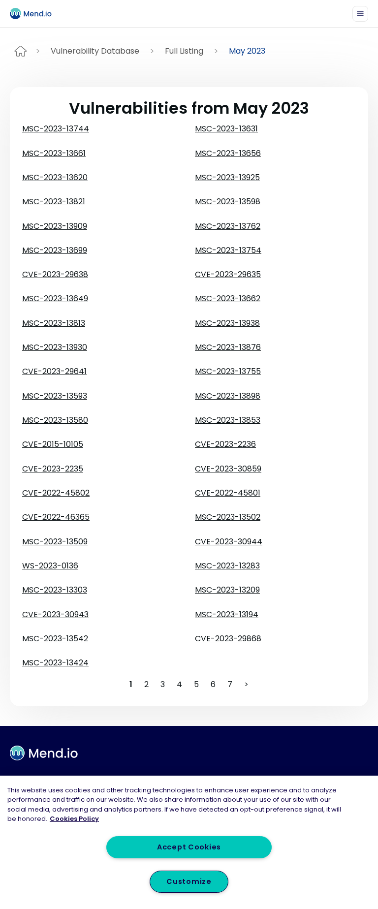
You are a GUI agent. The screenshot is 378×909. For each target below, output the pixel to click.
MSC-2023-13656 (228, 153)
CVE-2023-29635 (228, 274)
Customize (188, 881)
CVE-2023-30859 (228, 468)
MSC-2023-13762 (227, 226)
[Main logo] (35, 13)
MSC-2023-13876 (228, 347)
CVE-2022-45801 (227, 493)
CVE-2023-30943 (55, 614)
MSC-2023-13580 (55, 420)
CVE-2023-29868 (228, 638)
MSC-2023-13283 (227, 565)
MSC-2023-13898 (227, 396)
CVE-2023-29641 (54, 371)
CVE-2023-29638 (55, 274)
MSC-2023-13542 (55, 638)
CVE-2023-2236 (225, 444)
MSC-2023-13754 (228, 250)
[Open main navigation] (360, 14)
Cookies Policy (74, 818)
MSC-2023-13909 (54, 226)
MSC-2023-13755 (228, 371)
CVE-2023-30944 (228, 541)
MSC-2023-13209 (227, 590)
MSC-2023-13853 (227, 420)
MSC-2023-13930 (54, 347)
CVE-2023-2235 (52, 468)
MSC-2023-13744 (55, 128)
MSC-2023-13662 (227, 298)
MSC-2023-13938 (227, 323)
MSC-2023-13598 (227, 201)
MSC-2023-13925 (227, 177)
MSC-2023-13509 (55, 541)
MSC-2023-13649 (55, 298)
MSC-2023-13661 (54, 153)
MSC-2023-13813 (53, 323)
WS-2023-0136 (50, 565)
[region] (189, 842)
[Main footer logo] (44, 753)
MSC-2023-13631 (226, 128)
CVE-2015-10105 (52, 444)
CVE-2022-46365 (56, 517)
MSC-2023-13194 (226, 614)
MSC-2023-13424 (55, 662)
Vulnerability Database (95, 51)
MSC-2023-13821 (53, 201)
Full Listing (184, 51)
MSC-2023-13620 (55, 177)
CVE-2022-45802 (56, 493)
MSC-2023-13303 (54, 590)
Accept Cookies (189, 847)
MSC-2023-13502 (227, 517)
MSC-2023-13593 (54, 396)
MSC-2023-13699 (54, 250)
